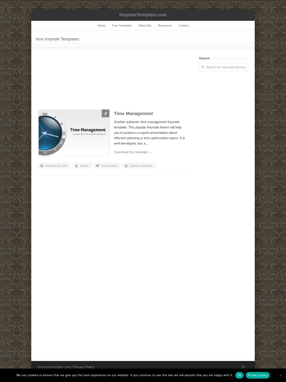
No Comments (109, 165)
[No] (280, 375)
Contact (184, 25)
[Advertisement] (116, 83)
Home (101, 25)
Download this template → (133, 152)
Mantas (84, 165)
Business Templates (141, 165)
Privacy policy (258, 375)
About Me (145, 25)
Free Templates (122, 25)
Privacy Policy (83, 367)
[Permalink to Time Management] (73, 133)
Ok (240, 375)
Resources (165, 25)
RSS (243, 366)
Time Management (133, 113)
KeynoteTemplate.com (143, 14)
